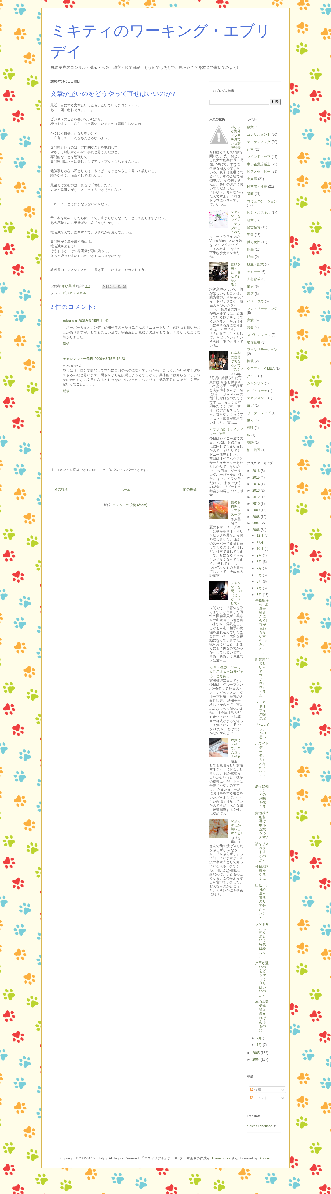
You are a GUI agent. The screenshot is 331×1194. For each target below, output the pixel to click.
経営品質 (253, 227)
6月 (260, 575)
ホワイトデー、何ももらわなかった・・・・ (262, 761)
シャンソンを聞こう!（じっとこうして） (236, 593)
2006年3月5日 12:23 (110, 359)
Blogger (264, 1158)
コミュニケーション (262, 201)
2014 (256, 484)
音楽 (250, 327)
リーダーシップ (258, 413)
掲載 (250, 361)
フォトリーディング (262, 309)
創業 (250, 127)
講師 (250, 194)
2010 (256, 504)
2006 (256, 530)
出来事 (252, 179)
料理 (250, 428)
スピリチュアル (258, 335)
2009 (256, 510)
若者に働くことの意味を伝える (262, 796)
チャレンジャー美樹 (78, 359)
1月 (260, 1045)
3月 (260, 595)
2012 (256, 497)
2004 (256, 1060)
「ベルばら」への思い (262, 731)
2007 (256, 523)
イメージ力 (255, 301)
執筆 (250, 249)
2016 (256, 471)
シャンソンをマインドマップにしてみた (236, 222)
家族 (250, 320)
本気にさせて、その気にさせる (236, 748)
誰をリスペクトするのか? (262, 852)
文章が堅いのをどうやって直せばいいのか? (262, 979)
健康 (250, 286)
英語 (250, 442)
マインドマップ (258, 157)
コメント (260, 1098)
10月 (261, 549)
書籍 (250, 294)
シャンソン (255, 383)
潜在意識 (253, 342)
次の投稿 (61, 489)
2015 (256, 477)
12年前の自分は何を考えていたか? (237, 361)
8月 (260, 562)
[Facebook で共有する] (119, 286)
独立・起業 (255, 264)
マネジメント (257, 398)
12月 (261, 535)
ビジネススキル (74, 293)
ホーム (126, 489)
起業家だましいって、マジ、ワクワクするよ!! (262, 677)
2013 (256, 490)
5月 (260, 581)
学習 (250, 235)
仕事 (250, 149)
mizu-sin (70, 321)
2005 (256, 1053)
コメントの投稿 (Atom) (129, 505)
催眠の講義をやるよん (262, 873)
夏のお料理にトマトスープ (236, 508)
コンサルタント (258, 134)
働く (250, 420)
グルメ (252, 376)
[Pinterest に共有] (124, 286)
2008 (256, 517)
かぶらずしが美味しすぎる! (236, 827)
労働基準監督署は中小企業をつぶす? (262, 825)
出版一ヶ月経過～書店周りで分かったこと (262, 901)
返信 (66, 344)
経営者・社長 (257, 186)
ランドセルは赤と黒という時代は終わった (262, 940)
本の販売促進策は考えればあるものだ (262, 1016)
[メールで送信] (104, 286)
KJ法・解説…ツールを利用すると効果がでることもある (226, 672)
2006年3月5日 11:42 (93, 321)
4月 (260, 588)
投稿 (257, 1090)
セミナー (253, 272)
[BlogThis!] (109, 286)
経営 (250, 220)
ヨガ (250, 405)
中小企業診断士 (258, 164)
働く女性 (253, 242)
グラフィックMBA (261, 368)
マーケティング (258, 142)
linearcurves (221, 1158)
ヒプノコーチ (257, 391)
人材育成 (253, 279)
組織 (250, 257)
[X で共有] (114, 286)
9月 (260, 555)
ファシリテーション (262, 350)
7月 (260, 568)
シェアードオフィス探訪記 (262, 710)
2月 (260, 1038)
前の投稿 (190, 489)
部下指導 (253, 450)
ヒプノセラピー (258, 171)
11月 (261, 542)
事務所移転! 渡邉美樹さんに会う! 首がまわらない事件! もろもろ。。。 (262, 626)
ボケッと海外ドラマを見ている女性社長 (236, 137)
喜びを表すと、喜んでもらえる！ (236, 274)
